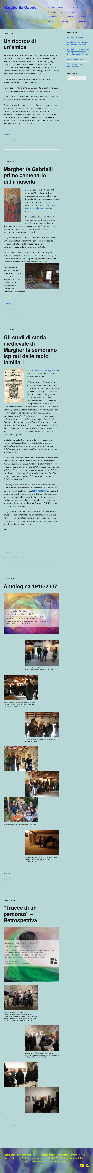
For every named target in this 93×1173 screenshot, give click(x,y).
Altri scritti (52, 21)
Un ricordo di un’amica (20, 44)
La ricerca (82, 17)
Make (34, 1161)
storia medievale (47, 561)
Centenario (10, 313)
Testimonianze (65, 21)
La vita (62, 12)
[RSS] (87, 1165)
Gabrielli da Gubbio (13, 558)
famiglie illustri (22, 561)
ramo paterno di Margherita (42, 370)
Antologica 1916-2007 (30, 586)
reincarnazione (34, 561)
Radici (23, 558)
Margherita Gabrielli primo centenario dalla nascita (28, 175)
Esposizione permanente (57, 7)
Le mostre (69, 17)
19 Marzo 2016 (10, 162)
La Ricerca (74, 7)
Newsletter (52, 12)
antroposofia (11, 144)
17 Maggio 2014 (10, 579)
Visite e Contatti (80, 21)
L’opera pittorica (54, 17)
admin (8, 135)
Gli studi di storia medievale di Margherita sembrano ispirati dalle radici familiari (30, 349)
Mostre (8, 883)
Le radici (72, 12)
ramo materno (39, 491)
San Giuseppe (21, 313)
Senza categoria (12, 141)
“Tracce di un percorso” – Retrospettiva (20, 914)
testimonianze (22, 144)
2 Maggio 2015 (10, 330)
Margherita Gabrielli (21, 7)
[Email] (82, 1165)
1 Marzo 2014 (9, 900)
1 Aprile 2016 (9, 33)
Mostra (8, 879)
